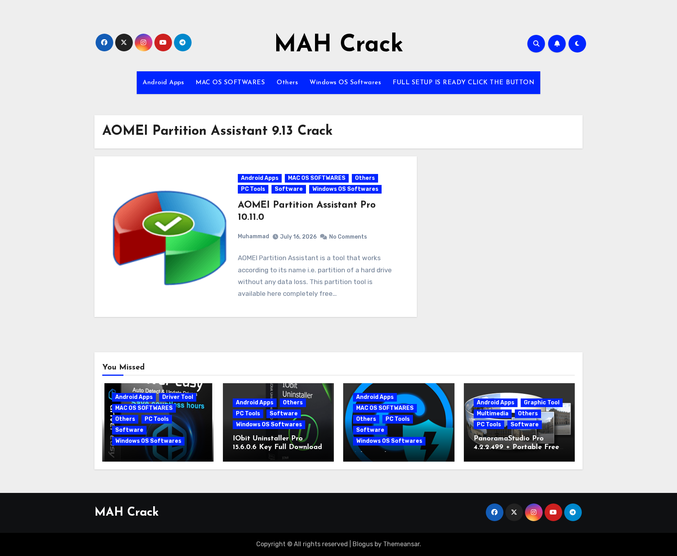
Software (289, 189)
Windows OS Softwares (345, 83)
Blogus (363, 544)
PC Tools (253, 189)
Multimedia (493, 413)
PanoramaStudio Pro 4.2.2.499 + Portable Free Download (516, 447)
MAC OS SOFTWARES (230, 83)
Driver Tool (177, 397)
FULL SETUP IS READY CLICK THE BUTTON (463, 83)
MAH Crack (339, 45)
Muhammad (253, 236)
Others (287, 83)
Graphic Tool (541, 402)
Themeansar (401, 544)
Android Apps (163, 83)
